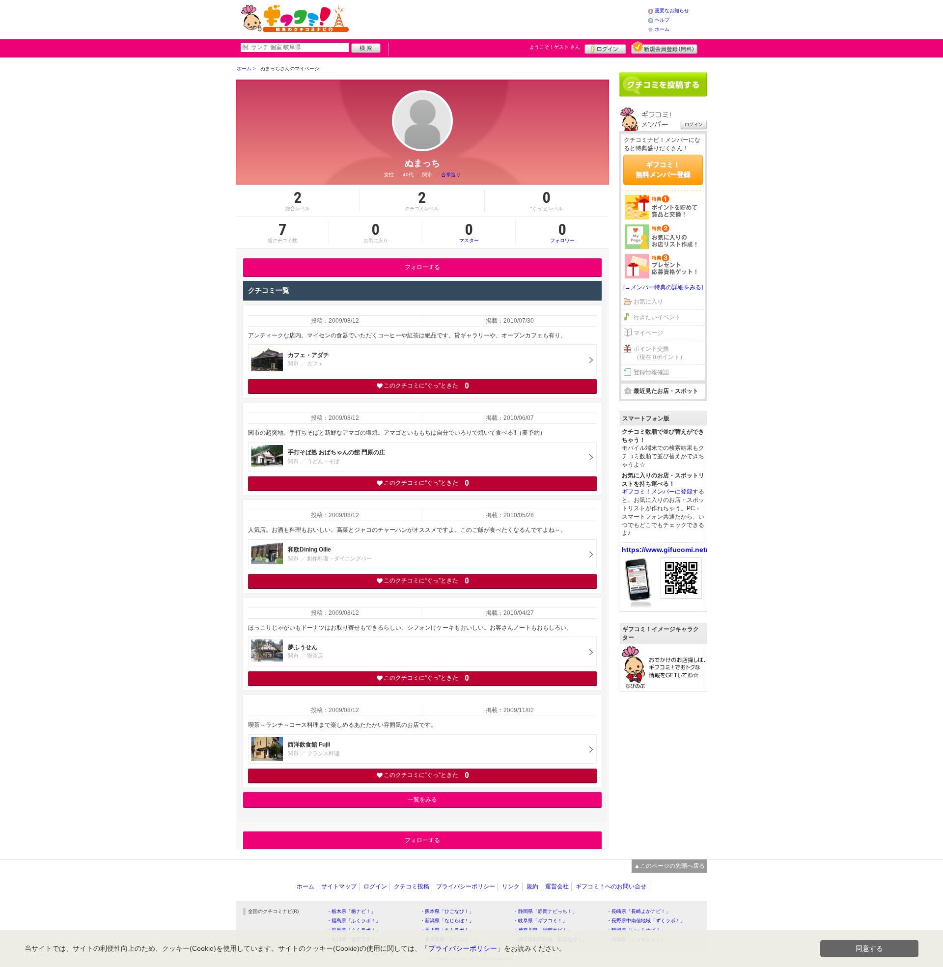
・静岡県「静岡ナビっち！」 (545, 911)
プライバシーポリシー (465, 886)
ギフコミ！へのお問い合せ (611, 886)
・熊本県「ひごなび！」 (447, 911)
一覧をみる (422, 799)
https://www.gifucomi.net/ (665, 549)
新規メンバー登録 (664, 47)
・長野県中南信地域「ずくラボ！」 (646, 920)
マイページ (648, 333)
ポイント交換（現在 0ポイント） (660, 352)
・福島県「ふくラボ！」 (354, 920)
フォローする (422, 267)
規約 (532, 886)
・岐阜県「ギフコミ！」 (540, 920)
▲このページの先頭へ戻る (669, 865)
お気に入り (648, 301)
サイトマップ (339, 886)
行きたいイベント (657, 317)
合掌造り (451, 174)
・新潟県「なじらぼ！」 (447, 920)
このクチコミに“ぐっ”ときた (426, 385)
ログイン (605, 47)
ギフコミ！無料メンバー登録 (663, 169)
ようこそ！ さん (554, 47)
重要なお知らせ (672, 10)
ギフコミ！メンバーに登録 (657, 491)
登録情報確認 (651, 372)
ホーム (662, 29)
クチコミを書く (663, 84)
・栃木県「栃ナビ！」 (351, 911)
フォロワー (562, 232)
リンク (511, 886)
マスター (469, 232)
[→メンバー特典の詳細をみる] (663, 287)
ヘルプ (662, 20)
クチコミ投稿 (411, 886)
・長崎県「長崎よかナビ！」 (638, 911)
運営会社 (557, 886)
